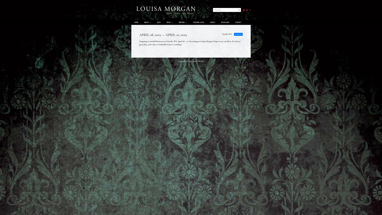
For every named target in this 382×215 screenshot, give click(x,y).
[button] (150, 22)
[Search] (239, 10)
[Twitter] (247, 10)
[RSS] (250, 10)
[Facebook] (244, 10)
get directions (238, 34)
